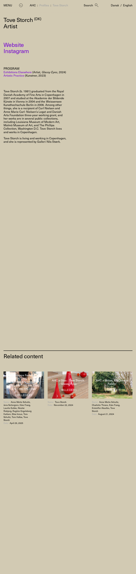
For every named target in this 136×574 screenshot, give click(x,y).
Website (14, 44)
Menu (8, 5)
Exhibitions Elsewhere (18, 72)
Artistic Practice (14, 75)
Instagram (16, 51)
